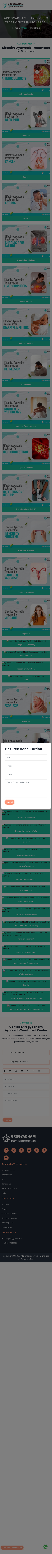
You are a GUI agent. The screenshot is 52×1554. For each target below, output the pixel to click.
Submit (10, 802)
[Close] (48, 745)
